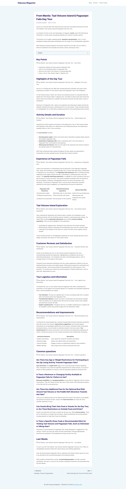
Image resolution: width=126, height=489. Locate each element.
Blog (90, 3)
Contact (95, 3)
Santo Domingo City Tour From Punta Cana (79, 472)
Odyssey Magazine (42, 22)
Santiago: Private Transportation (43, 472)
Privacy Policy (103, 3)
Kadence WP (78, 484)
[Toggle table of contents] (87, 52)
